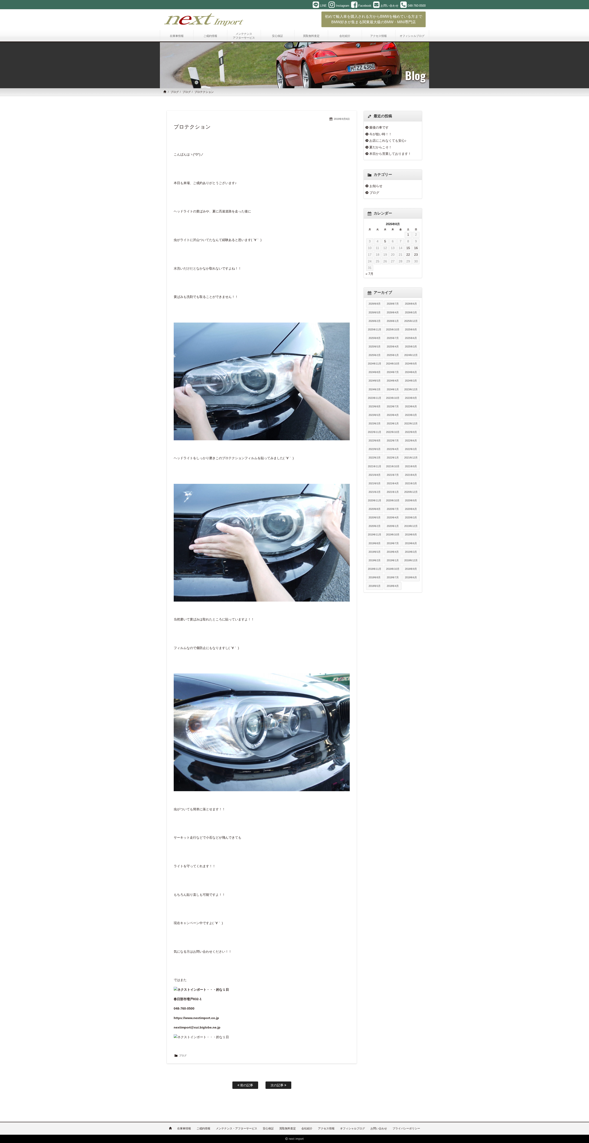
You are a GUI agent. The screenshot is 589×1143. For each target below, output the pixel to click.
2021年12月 (411, 457)
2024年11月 (374, 363)
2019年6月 (411, 543)
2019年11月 (374, 534)
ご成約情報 (203, 1128)
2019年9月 (411, 534)
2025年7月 (393, 338)
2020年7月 (393, 509)
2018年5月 (375, 586)
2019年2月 (375, 560)
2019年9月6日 (342, 119)
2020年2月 (375, 526)
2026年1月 (393, 321)
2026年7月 (393, 303)
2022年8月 (375, 440)
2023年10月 (392, 398)
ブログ (174, 92)
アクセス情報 (326, 1128)
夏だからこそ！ (380, 147)
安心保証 (268, 1128)
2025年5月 (375, 346)
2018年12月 (411, 560)
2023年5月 (375, 415)
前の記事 (246, 1085)
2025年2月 (375, 355)
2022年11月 (374, 432)
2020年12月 (411, 492)
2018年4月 (393, 586)
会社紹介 (306, 1128)
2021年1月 (393, 492)
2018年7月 (393, 577)
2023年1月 (393, 423)
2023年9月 (411, 398)
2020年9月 (411, 500)
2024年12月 (411, 355)
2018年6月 (411, 577)
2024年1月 (393, 389)
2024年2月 (375, 389)
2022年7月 (393, 440)
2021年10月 (392, 466)
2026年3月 (411, 312)
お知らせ (376, 186)
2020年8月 (375, 509)
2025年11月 (374, 329)
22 (408, 254)
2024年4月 (393, 380)
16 (416, 248)
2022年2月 (375, 457)
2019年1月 (393, 560)
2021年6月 (411, 474)
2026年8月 (375, 303)
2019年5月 (375, 551)
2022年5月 (375, 449)
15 (408, 248)
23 (416, 254)
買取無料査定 (287, 1128)
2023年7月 (393, 406)
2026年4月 (393, 312)
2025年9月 (411, 329)
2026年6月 (411, 303)
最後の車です (379, 127)
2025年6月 (411, 338)
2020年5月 (375, 517)
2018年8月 (375, 577)
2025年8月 (375, 338)
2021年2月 (375, 492)
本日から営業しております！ (390, 154)
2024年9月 (411, 363)
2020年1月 (393, 526)
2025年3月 (411, 346)
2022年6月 (411, 440)
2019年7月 (393, 543)
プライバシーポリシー (406, 1128)
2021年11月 (374, 466)
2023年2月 (375, 423)
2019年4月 (393, 551)
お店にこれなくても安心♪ (387, 140)
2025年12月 (411, 321)
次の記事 (277, 1085)
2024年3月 (411, 380)
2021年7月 (393, 474)
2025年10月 (392, 329)
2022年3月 (411, 449)
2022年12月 (411, 423)
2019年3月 (411, 551)
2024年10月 (392, 363)
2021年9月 (411, 466)
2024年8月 (375, 372)
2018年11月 (374, 568)
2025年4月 (393, 346)
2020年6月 (411, 509)
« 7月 (369, 274)
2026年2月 (375, 321)
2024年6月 (411, 372)
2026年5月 (375, 312)
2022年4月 (393, 449)
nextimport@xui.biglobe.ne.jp (197, 1027)
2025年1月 (393, 355)
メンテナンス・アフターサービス (236, 1128)
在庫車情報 (184, 1128)
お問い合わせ (378, 1128)
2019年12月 (411, 526)
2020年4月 (393, 517)
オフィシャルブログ (352, 1128)
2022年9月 (411, 432)
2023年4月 (393, 415)
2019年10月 (392, 534)
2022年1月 (393, 457)
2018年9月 (411, 568)
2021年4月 (393, 483)
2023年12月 (411, 389)
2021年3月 (411, 483)
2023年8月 (375, 406)
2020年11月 (374, 500)
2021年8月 (375, 474)
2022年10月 (392, 432)
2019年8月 (375, 543)
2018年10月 (392, 568)
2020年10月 (392, 500)
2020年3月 (411, 517)
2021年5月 (375, 483)
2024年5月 (375, 380)
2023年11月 (374, 398)
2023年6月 (411, 406)
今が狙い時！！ (380, 134)
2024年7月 (393, 372)
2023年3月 (411, 415)
